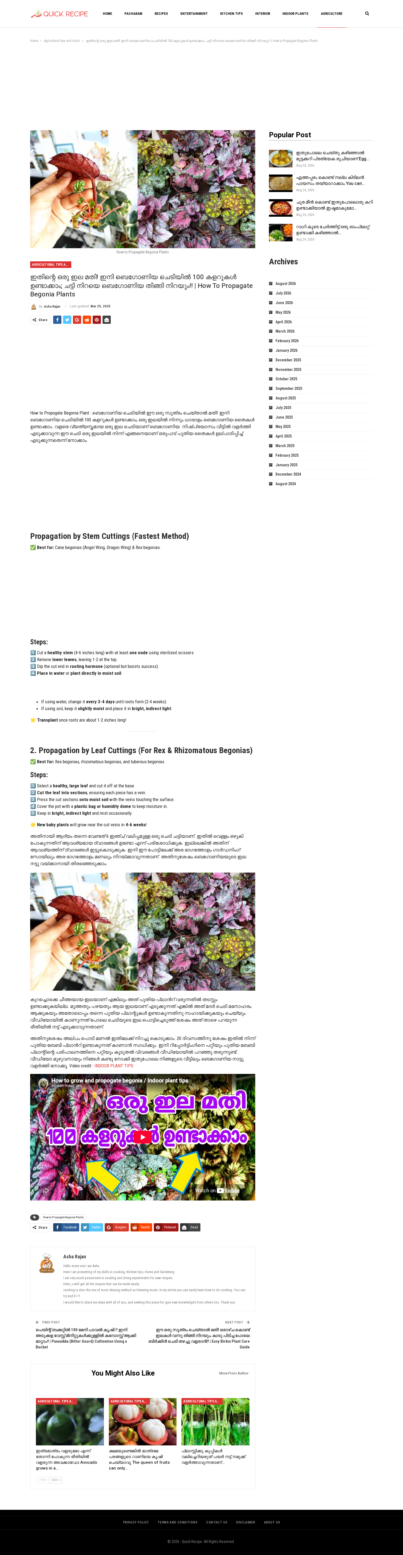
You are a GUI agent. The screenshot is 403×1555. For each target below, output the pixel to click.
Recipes (161, 14)
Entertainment (194, 14)
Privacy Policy (136, 1522)
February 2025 (287, 455)
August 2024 (286, 484)
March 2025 (285, 446)
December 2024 (288, 474)
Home (107, 14)
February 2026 (287, 341)
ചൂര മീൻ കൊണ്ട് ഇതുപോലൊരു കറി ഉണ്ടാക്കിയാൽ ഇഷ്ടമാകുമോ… (334, 205)
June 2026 (284, 303)
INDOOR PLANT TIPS (113, 1065)
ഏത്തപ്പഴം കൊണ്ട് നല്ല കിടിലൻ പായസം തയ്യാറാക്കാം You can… (330, 180)
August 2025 (286, 398)
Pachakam (133, 14)
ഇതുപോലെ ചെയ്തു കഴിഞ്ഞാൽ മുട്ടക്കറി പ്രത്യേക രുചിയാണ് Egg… (332, 156)
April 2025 (284, 436)
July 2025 (283, 407)
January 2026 (286, 350)
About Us (272, 1522)
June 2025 (284, 417)
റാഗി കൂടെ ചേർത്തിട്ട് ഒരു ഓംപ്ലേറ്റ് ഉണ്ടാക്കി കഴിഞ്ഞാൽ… (332, 230)
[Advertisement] (201, 85)
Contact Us (216, 1522)
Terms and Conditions (178, 1522)
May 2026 (283, 312)
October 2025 (286, 379)
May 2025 (283, 426)
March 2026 (285, 331)
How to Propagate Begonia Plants (63, 1217)
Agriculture (331, 14)
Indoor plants (295, 14)
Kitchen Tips (231, 14)
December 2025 (288, 360)
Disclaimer (245, 1522)
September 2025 (289, 388)
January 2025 (286, 465)
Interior (262, 14)
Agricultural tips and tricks (51, 265)
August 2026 (286, 283)
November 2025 (288, 369)
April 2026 (284, 322)
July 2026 (283, 293)
